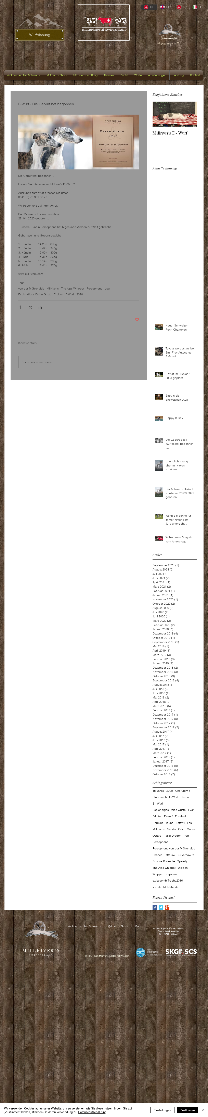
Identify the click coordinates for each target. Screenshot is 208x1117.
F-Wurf (69, 294)
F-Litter (58, 294)
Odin (181, 829)
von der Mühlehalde (31, 288)
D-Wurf (173, 797)
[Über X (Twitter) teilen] (30, 307)
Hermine (158, 823)
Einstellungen (162, 1110)
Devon (185, 797)
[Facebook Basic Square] (155, 907)
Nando (171, 829)
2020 (79, 294)
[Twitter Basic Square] (161, 907)
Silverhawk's (186, 855)
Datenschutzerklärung (92, 1112)
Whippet (158, 874)
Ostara (157, 835)
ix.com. (126, 955)
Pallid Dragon (172, 835)
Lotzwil (180, 823)
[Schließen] (203, 1110)
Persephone (94, 288)
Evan (191, 810)
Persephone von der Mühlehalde (174, 848)
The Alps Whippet (72, 288)
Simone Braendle (164, 861)
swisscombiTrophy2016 (168, 880)
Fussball (180, 816)
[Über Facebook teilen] (20, 307)
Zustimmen (187, 1110)
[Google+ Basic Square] (167, 907)
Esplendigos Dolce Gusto (34, 294)
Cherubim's (182, 791)
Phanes (157, 855)
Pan (186, 835)
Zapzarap (172, 874)
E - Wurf (158, 803)
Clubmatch (160, 797)
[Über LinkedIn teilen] (40, 307)
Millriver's (53, 288)
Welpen (183, 868)
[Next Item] (191, 114)
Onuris (191, 829)
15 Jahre (158, 791)
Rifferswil (170, 855)
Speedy (182, 861)
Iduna (169, 823)
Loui (107, 288)
